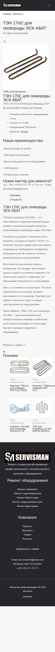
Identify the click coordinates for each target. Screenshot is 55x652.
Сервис (27, 535)
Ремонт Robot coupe (27, 498)
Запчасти (27, 526)
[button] (4, 41)
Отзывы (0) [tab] (16, 200)
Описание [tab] (15, 195)
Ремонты (18, 14)
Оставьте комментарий (15, 33)
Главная (7, 14)
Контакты (27, 530)
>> (24, 345)
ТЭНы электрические (14, 92)
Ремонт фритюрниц (27, 506)
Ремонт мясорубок (27, 489)
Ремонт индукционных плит (27, 502)
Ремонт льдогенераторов (27, 493)
